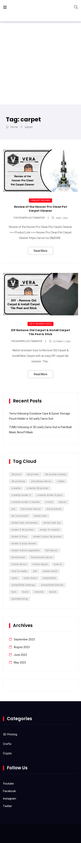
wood (52, 592)
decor (62, 502)
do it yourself (20, 516)
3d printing (18, 481)
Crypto (7, 753)
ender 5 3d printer (23, 529)
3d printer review (55, 474)
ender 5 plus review (24, 543)
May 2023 (20, 662)
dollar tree (40, 516)
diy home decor (31, 509)
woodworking (20, 599)
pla (35, 571)
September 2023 (24, 639)
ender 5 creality (49, 529)
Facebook (9, 791)
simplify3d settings (23, 585)
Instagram (9, 798)
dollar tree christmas (24, 523)
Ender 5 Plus (19, 536)
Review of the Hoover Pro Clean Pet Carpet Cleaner (40, 209)
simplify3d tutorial (52, 585)
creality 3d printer (38, 488)
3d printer (33, 474)
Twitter (7, 806)
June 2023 (20, 654)
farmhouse (18, 557)
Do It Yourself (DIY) (40, 324)
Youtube (8, 783)
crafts (60, 481)
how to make (19, 571)
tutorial (39, 592)
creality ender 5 (21, 495)
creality (16, 488)
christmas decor (41, 481)
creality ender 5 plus (49, 495)
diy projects (54, 509)
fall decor (52, 550)
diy (13, 509)
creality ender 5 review (26, 502)
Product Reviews (40, 200)
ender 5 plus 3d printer (47, 536)
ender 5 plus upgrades (26, 550)
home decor (19, 564)
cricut (49, 502)
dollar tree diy (52, 523)
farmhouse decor (41, 557)
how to (58, 564)
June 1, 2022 (61, 218)
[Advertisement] (40, 63)
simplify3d (49, 578)
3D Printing (10, 734)
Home (14, 127)
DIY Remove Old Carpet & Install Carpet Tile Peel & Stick (40, 332)
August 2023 (22, 647)
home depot (40, 564)
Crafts (7, 744)
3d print (16, 474)
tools (25, 592)
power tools (50, 571)
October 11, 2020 (61, 341)
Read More (40, 250)
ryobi (15, 578)
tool (14, 592)
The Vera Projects (32, 8)
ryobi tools (30, 578)
